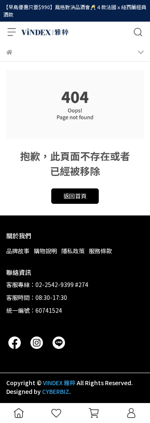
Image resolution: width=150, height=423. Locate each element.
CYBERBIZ (55, 391)
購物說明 (45, 251)
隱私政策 (73, 251)
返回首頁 (75, 196)
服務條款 (100, 251)
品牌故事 (18, 251)
